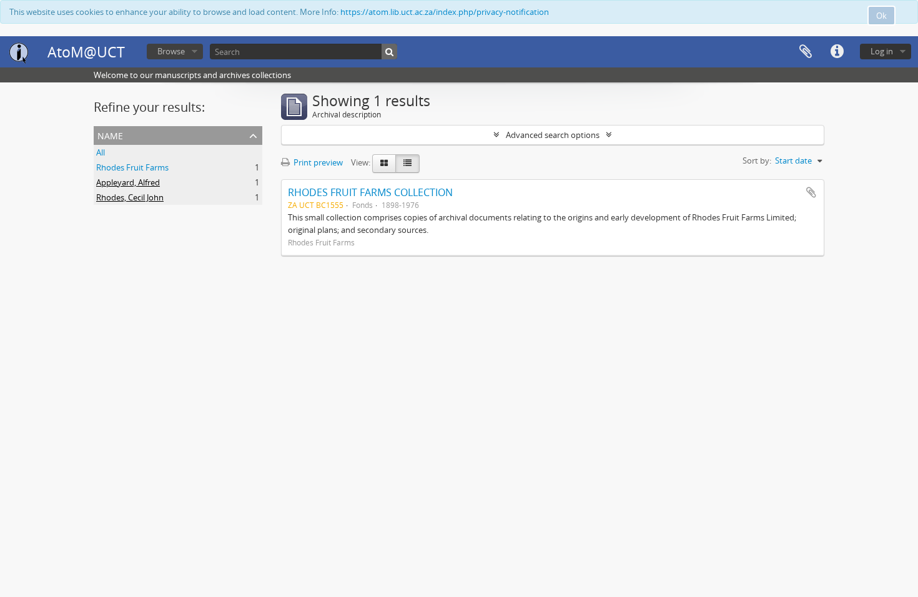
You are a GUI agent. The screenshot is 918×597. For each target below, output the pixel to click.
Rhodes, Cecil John (130, 197)
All (100, 152)
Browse (171, 51)
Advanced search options (553, 135)
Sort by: (757, 160)
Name (110, 134)
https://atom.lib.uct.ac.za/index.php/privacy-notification (444, 11)
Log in (882, 51)
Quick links (836, 51)
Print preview (317, 162)
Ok (881, 15)
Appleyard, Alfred (128, 182)
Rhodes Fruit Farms (132, 167)
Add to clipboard (811, 192)
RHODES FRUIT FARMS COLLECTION (370, 192)
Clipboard (805, 51)
